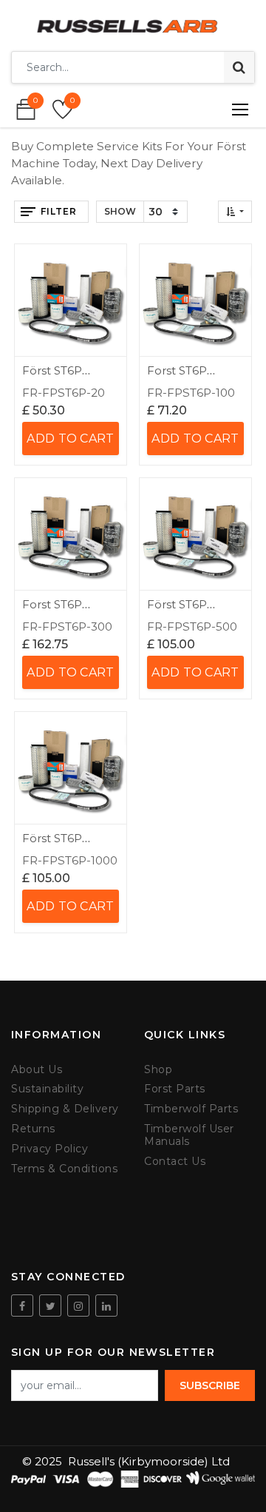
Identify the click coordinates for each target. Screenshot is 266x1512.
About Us (36, 1070)
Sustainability (47, 1089)
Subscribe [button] (210, 1385)
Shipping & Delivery (65, 1109)
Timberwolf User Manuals (189, 1135)
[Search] (239, 67)
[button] (235, 212)
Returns (33, 1129)
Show (120, 211)
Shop (158, 1070)
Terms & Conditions (64, 1169)
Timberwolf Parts (191, 1109)
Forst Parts (174, 1089)
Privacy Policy (49, 1149)
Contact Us (174, 1161)
